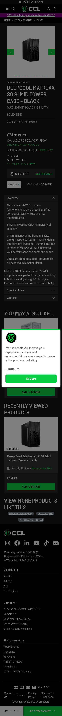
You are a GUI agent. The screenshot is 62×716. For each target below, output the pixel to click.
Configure (12, 368)
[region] (31, 358)
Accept (31, 378)
